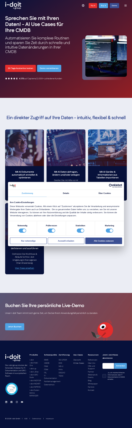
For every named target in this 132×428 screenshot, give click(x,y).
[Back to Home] (13, 5)
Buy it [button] (103, 5)
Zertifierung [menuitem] (64, 355)
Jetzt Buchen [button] (15, 326)
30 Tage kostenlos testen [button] (20, 68)
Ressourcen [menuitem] (93, 355)
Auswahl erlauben (66, 241)
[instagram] (16, 402)
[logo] (13, 357)
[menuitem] (32, 360)
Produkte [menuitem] (34, 355)
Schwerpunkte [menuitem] (50, 355)
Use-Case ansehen (24, 268)
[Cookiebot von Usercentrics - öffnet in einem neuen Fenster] (111, 186)
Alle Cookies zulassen (104, 241)
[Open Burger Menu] (125, 5)
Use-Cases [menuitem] (78, 355)
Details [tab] (66, 193)
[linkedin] (7, 402)
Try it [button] (93, 5)
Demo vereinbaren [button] (49, 68)
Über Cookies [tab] (104, 193)
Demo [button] (114, 5)
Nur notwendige (28, 241)
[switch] (51, 230)
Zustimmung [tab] (27, 193)
